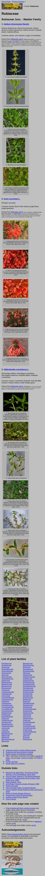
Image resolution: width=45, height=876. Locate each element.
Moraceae (5, 741)
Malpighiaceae (7, 734)
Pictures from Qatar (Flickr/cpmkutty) (19, 795)
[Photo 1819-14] (5, 358)
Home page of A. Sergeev (15, 763)
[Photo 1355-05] (6, 77)
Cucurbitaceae (7, 709)
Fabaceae (5, 718)
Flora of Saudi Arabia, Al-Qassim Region (21, 788)
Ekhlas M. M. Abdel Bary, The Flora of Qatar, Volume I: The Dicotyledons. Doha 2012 (22, 773)
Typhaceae (27, 715)
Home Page (6, 2)
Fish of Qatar (12, 871)
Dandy (16, 24)
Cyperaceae (27, 730)
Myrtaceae (27, 667)
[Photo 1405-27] (6, 413)
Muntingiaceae (28, 665)
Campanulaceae (8, 692)
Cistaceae (5, 701)
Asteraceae (6, 680)
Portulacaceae (28, 692)
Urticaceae (27, 716)
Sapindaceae (28, 705)
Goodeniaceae (7, 724)
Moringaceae (28, 663)
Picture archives (12, 762)
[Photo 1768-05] (4, 188)
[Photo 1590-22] (6, 589)
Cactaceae (6, 690)
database (38, 821)
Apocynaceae (7, 677)
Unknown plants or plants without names (21, 750)
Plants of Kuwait (12, 786)
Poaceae (26, 737)
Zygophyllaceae (29, 722)
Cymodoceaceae (29, 728)
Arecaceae (27, 724)
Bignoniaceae (7, 682)
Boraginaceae (7, 684)
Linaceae (5, 730)
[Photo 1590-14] (6, 478)
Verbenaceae (28, 718)
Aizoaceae (6, 667)
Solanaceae (27, 711)
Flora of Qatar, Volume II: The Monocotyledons (23, 776)
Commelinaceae (29, 726)
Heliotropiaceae (7, 726)
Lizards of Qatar (12, 851)
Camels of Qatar (27, 758)
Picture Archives (18, 2)
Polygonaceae (28, 690)
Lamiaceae (6, 728)
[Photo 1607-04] (5, 300)
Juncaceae (27, 734)
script (25, 819)
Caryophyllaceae (8, 698)
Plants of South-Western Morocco (18, 793)
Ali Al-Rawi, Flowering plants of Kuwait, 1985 (22, 784)
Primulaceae (27, 694)
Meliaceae (5, 737)
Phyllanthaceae (29, 682)
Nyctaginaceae (28, 671)
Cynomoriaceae (7, 711)
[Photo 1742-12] (4, 106)
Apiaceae (5, 675)
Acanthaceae (6, 665)
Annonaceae (6, 673)
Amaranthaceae (7, 669)
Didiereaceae (7, 713)
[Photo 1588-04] (5, 241)
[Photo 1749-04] (6, 165)
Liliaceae (26, 735)
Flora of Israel (11, 799)
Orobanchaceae (29, 677)
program (31, 812)
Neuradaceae (28, 669)
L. (12, 199)
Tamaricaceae (28, 713)
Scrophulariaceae (29, 709)
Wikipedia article (17, 39)
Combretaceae (7, 705)
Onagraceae (27, 675)
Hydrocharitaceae (29, 732)
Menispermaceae (8, 739)
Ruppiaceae (27, 739)
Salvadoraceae (28, 703)
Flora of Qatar (12, 6)
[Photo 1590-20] (6, 530)
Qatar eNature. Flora (13, 782)
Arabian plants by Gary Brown (17, 797)
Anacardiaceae (7, 671)
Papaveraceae (28, 680)
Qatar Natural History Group (18, 834)
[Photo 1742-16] (7, 129)
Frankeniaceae (7, 720)
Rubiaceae (27, 699)
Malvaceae (6, 735)
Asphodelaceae (7, 679)
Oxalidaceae (27, 679)
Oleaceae (26, 673)
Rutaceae (26, 701)
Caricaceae (6, 696)
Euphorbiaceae (7, 716)
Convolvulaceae (8, 707)
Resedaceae (27, 696)
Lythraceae (6, 732)
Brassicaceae (7, 686)
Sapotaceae (27, 707)
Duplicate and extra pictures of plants (19, 752)
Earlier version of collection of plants (19, 754)
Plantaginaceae (29, 684)
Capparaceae (7, 694)
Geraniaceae (6, 722)
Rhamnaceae (28, 698)
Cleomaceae (6, 703)
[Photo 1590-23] (6, 618)
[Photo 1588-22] (6, 270)
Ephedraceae (7, 663)
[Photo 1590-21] (5, 559)
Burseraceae (6, 688)
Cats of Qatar (15, 758)
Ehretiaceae (6, 715)
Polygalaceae (28, 688)
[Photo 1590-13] (6, 442)
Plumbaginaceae (29, 686)
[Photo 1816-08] (4, 329)
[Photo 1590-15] (6, 501)
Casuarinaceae (7, 699)
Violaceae (26, 720)
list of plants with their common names (21, 808)
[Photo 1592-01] (6, 647)
